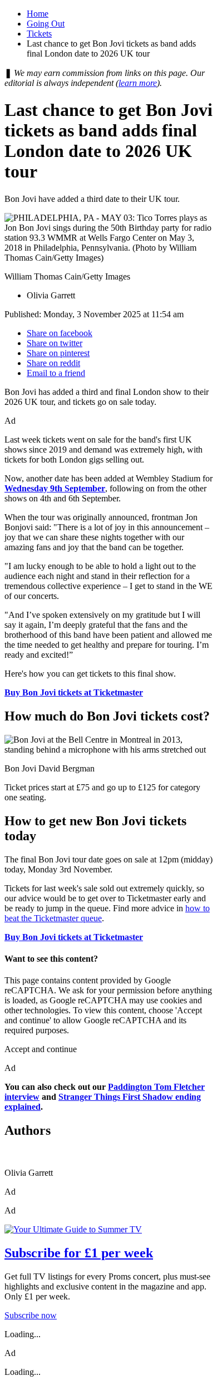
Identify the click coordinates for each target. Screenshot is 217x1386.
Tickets (39, 33)
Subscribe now (30, 1315)
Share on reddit (53, 363)
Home (37, 13)
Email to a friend (56, 373)
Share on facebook (59, 333)
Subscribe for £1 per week (78, 1253)
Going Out (46, 23)
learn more (138, 83)
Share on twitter (54, 343)
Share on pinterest (58, 353)
